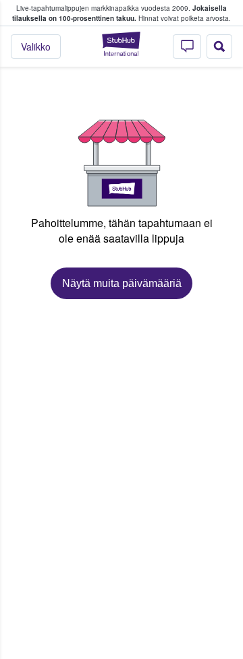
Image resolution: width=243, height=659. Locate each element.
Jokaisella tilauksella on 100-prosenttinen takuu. (119, 13)
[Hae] (219, 46)
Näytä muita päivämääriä (122, 283)
